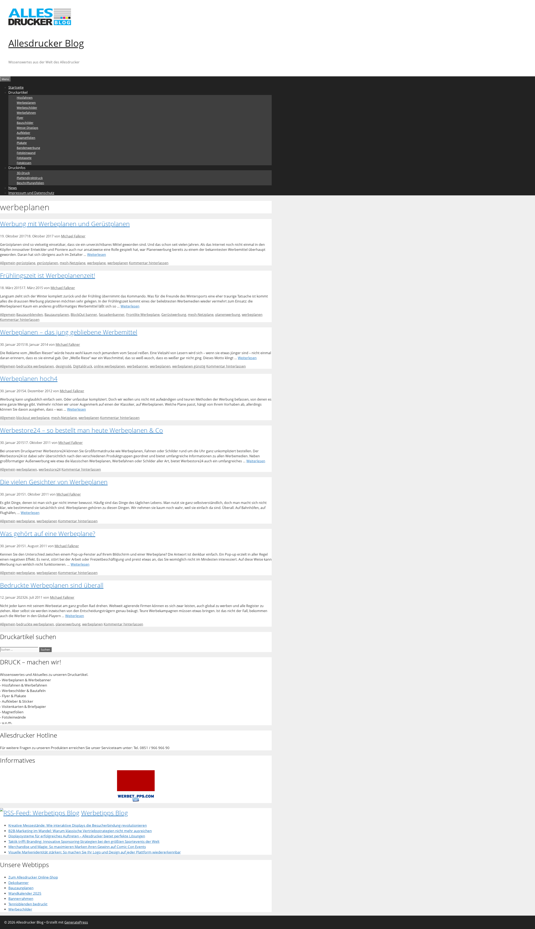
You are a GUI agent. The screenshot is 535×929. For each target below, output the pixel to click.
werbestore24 (50, 469)
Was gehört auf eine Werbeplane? (47, 533)
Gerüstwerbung (173, 314)
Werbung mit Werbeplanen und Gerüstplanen (65, 223)
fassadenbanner (112, 314)
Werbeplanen (26, 103)
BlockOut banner (84, 314)
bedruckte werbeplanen (35, 366)
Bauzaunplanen (57, 314)
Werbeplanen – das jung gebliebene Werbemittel (68, 332)
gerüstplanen (47, 263)
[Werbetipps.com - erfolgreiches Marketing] (136, 800)
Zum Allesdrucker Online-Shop (33, 877)
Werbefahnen (26, 113)
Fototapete (24, 158)
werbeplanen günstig (188, 366)
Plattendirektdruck (30, 178)
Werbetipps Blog (104, 813)
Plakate (22, 143)
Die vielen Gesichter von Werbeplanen (54, 482)
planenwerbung (227, 314)
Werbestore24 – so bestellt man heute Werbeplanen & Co (81, 430)
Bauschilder (25, 123)
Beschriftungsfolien (30, 183)
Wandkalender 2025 (24, 893)
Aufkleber (23, 133)
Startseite (16, 87)
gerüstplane (25, 263)
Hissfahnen (25, 98)
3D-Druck (23, 173)
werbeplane (96, 263)
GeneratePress (76, 922)
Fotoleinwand (26, 153)
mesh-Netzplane (72, 263)
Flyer (20, 118)
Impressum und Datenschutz (31, 193)
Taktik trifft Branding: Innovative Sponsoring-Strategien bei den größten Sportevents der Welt (83, 841)
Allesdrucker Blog (46, 43)
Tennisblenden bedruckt (27, 904)
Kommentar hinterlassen (148, 263)
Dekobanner (18, 882)
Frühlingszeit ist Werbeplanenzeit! (47, 275)
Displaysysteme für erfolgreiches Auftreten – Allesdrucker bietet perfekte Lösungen (76, 836)
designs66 (63, 366)
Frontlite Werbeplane (143, 314)
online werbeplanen (109, 366)
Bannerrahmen (20, 898)
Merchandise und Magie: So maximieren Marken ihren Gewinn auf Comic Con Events (77, 846)
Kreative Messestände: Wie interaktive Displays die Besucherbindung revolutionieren (77, 825)
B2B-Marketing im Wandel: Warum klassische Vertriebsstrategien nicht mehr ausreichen (80, 830)
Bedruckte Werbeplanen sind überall (51, 585)
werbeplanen (117, 263)
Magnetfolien (26, 138)
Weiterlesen (96, 254)
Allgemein (7, 263)
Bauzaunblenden (29, 314)
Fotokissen (24, 163)
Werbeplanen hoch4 (28, 378)
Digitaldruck (82, 366)
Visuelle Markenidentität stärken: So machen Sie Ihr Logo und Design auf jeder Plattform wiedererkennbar (94, 852)
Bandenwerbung (28, 148)
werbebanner (137, 366)
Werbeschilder (27, 108)
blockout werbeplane (33, 417)
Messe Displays (27, 128)
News (12, 188)
